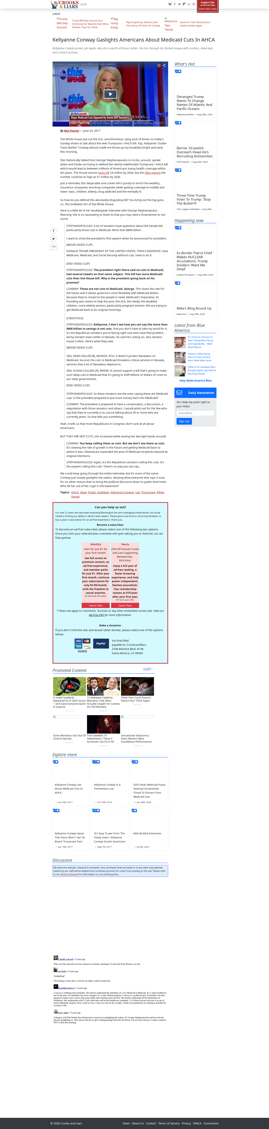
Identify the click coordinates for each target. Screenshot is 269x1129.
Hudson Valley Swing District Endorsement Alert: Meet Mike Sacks (200, 357)
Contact (151, 1123)
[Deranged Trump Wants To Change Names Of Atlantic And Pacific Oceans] (195, 81)
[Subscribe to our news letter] (189, 4)
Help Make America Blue (195, 380)
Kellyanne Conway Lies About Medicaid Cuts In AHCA (69, 788)
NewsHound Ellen (185, 114)
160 (53, 246)
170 (95, 761)
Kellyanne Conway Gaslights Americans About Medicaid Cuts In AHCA (134, 39)
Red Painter (71, 131)
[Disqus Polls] (110, 915)
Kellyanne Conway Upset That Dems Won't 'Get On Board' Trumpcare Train (70, 837)
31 (177, 170)
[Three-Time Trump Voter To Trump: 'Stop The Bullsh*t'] (195, 179)
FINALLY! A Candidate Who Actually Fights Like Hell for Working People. (202, 370)
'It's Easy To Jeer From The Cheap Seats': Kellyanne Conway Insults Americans (109, 837)
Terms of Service (69, 874)
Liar (137, 492)
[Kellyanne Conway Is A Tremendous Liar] (110, 770)
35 (134, 761)
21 (177, 227)
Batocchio (181, 314)
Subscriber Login (208, 9)
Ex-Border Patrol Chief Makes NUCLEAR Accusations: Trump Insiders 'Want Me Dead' (194, 261)
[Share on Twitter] (53, 239)
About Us (138, 1123)
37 (55, 810)
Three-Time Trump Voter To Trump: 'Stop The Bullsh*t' (194, 199)
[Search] (193, 4)
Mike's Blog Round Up (194, 308)
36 (177, 71)
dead (83, 492)
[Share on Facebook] (53, 231)
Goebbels (103, 492)
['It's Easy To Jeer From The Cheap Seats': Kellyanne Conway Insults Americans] (110, 818)
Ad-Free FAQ (96, 615)
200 (95, 810)
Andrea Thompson (186, 274)
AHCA (75, 492)
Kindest (82, 651)
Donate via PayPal (101, 643)
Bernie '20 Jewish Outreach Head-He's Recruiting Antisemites (195, 152)
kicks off (103, 173)
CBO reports (153, 173)
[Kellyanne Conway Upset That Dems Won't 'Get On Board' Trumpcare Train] (71, 818)
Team (126, 1123)
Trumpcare (148, 492)
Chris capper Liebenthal (188, 209)
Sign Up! (184, 421)
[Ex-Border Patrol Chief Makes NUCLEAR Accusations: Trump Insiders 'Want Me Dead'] (195, 237)
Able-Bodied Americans (147, 833)
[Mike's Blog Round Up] (195, 292)
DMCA (197, 1123)
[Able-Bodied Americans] (149, 818)
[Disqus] (110, 989)
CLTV (84, 4)
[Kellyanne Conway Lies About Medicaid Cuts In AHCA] (71, 770)
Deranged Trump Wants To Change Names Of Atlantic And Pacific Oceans (194, 102)
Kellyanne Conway (122, 492)
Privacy (186, 1123)
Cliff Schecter (183, 161)
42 (177, 122)
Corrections (211, 1123)
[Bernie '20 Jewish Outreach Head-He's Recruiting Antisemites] (195, 132)
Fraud (91, 492)
